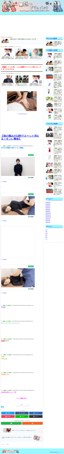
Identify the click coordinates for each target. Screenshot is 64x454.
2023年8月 (48, 209)
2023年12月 (48, 216)
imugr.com (5, 181)
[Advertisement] (32, 24)
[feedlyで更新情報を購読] (11, 423)
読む (47, 231)
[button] (40, 55)
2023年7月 (48, 207)
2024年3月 (48, 222)
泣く (47, 238)
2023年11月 (48, 215)
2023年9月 (48, 211)
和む (47, 235)
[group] (8, 54)
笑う (47, 229)
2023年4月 (48, 202)
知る (47, 237)
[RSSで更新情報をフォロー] (32, 423)
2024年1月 (48, 218)
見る (3, 406)
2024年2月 (48, 220)
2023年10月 (48, 213)
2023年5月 (48, 204)
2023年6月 (48, 205)
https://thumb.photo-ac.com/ (23, 113)
